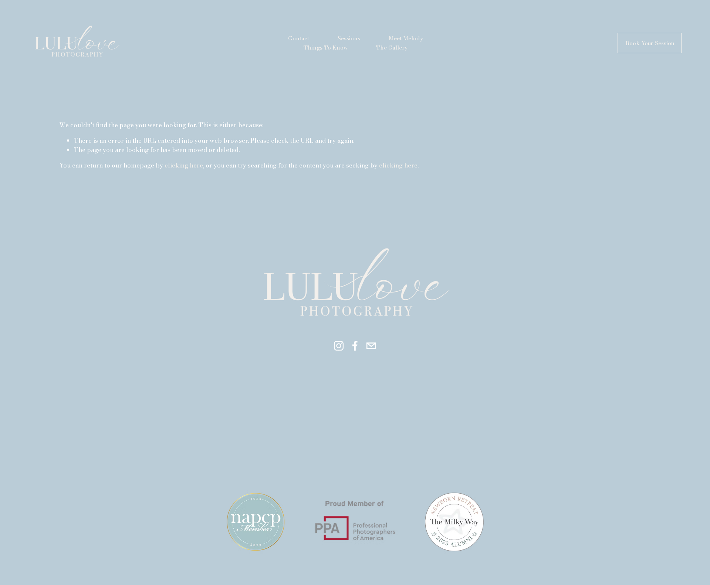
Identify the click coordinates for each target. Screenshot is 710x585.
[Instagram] (339, 346)
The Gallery (392, 47)
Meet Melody (406, 38)
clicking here (184, 165)
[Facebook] (355, 346)
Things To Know (326, 47)
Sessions (349, 38)
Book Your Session (649, 43)
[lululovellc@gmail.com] (371, 346)
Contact (298, 38)
